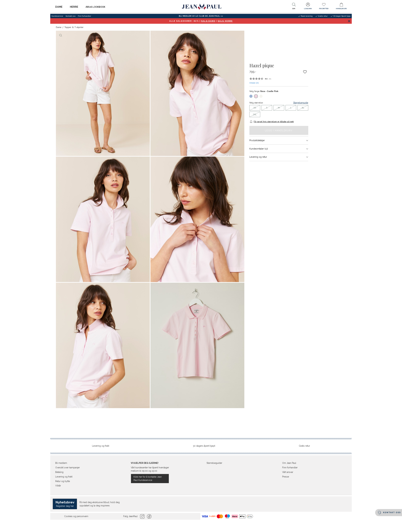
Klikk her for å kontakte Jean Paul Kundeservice (147, 478)
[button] (294, 7)
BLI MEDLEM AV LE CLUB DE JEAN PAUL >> (201, 16)
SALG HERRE (225, 21)
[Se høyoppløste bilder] (103, 93)
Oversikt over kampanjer (67, 467)
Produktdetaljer (257, 140)
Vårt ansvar (287, 472)
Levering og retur (258, 157)
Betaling (59, 472)
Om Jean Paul (289, 463)
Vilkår (58, 485)
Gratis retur (304, 446)
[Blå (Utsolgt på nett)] (251, 96)
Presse (285, 476)
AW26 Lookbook (95, 7)
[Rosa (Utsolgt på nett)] (256, 96)
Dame (58, 6)
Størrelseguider (214, 463)
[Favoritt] (305, 71)
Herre (74, 6)
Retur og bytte (62, 481)
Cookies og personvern (76, 516)
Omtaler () (254, 83)
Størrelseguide (300, 102)
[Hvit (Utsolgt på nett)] (261, 96)
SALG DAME (208, 21)
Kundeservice (57, 16)
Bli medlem (61, 463)
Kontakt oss (71, 16)
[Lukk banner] (349, 21)
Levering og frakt (100, 446)
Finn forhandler (84, 16)
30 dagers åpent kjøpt (204, 446)
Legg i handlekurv (279, 130)
